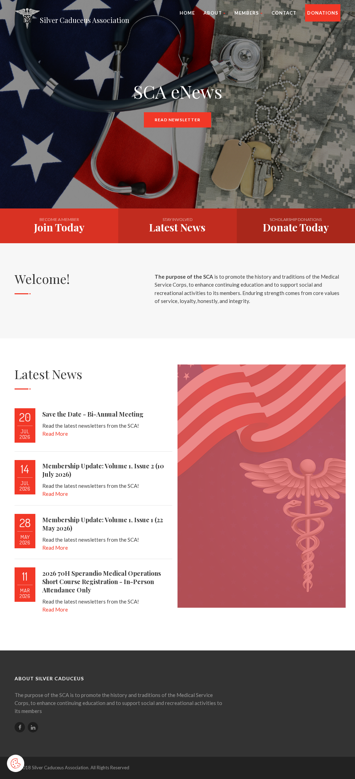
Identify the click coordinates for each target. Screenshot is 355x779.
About (213, 13)
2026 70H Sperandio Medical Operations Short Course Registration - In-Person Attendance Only (101, 581)
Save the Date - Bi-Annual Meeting (93, 414)
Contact (283, 13)
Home (187, 13)
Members (246, 13)
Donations (322, 13)
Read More (55, 433)
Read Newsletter (177, 119)
